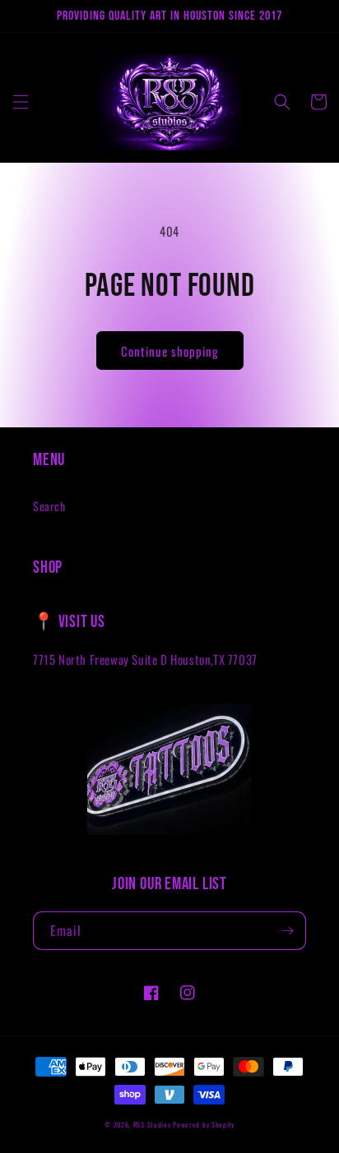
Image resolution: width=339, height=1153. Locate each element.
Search (49, 505)
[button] (20, 102)
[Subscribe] (287, 930)
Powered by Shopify (204, 1124)
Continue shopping (170, 351)
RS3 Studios (153, 1124)
